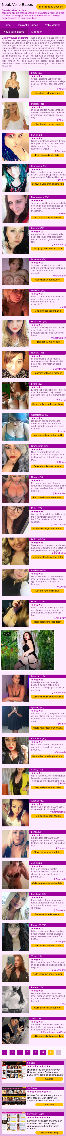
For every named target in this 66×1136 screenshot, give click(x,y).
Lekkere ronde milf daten (47, 590)
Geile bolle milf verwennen (47, 93)
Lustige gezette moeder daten (48, 248)
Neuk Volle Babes (14, 31)
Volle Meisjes (52, 24)
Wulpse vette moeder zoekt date (48, 404)
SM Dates (49, 1104)
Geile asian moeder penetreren (47, 756)
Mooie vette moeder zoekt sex (48, 728)
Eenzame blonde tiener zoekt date (47, 497)
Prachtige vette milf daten (47, 155)
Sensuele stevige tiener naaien (47, 528)
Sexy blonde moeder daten (47, 852)
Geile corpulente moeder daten (47, 883)
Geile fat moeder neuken (47, 279)
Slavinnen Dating (49, 1132)
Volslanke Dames (28, 24)
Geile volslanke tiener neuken (48, 974)
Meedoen (36, 31)
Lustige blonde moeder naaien (47, 124)
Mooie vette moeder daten (48, 945)
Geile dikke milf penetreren (47, 1007)
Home (7, 24)
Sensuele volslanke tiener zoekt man (48, 184)
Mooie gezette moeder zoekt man (48, 435)
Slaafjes (49, 1079)
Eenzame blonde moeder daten (47, 557)
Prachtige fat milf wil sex (48, 342)
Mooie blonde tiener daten (48, 311)
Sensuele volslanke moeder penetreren (48, 466)
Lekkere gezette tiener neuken (48, 696)
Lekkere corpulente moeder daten (47, 217)
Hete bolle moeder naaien (48, 816)
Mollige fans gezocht (51, 6)
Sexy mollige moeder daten (47, 787)
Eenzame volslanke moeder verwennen (48, 373)
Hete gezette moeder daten (47, 622)
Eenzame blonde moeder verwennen (47, 914)
